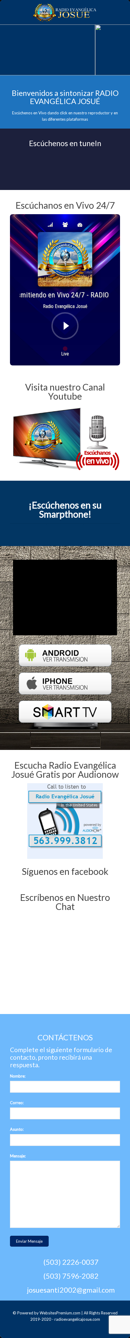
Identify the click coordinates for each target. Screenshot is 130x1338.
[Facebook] (69, 1328)
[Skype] (61, 1328)
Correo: (17, 1102)
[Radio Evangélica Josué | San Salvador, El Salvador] (65, 12)
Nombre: (17, 1076)
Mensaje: (18, 1155)
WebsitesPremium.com (60, 1312)
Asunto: (17, 1129)
